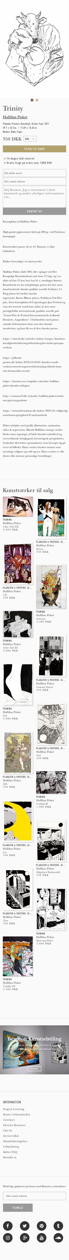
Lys (4, 852)
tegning (7, 519)
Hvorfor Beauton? (14, 1125)
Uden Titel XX (10, 647)
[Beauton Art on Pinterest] (41, 1225)
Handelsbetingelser (15, 1141)
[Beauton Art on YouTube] (41, 1237)
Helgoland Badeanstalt (48, 872)
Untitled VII (9, 986)
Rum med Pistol (44, 940)
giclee (64, 541)
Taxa (5, 920)
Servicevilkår (11, 1136)
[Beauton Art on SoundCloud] (58, 1237)
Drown (39, 548)
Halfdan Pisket (15, 117)
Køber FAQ (10, 1152)
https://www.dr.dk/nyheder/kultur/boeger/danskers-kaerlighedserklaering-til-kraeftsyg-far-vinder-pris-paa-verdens (34, 343)
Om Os (7, 1130)
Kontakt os (9, 1157)
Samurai (40, 618)
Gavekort (9, 1120)
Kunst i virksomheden (16, 1114)
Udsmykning (11, 1146)
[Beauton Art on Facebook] (8, 1225)
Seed (38, 755)
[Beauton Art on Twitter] (24, 1225)
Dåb (5, 783)
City (5, 594)
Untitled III (42, 803)
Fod (5, 715)
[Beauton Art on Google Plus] (24, 1237)
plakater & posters (47, 541)
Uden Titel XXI (10, 526)
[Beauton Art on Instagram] (8, 1237)
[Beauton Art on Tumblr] (58, 1225)
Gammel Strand (44, 687)
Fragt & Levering (13, 1109)
